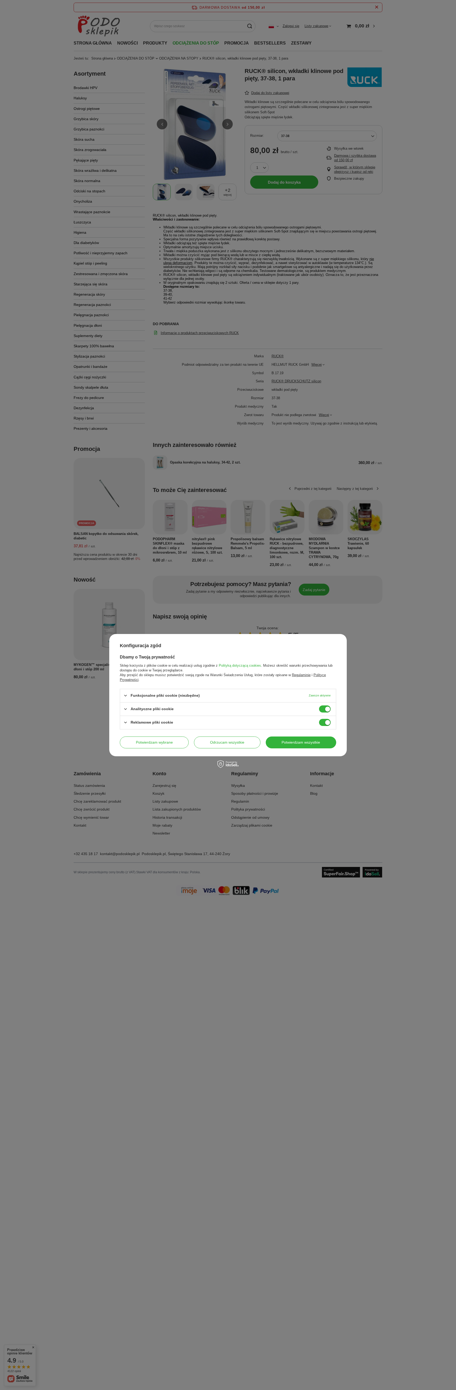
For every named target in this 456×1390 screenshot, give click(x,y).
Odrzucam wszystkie (227, 742)
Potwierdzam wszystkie (301, 742)
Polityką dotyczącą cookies (240, 665)
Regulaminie (301, 675)
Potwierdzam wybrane (154, 742)
